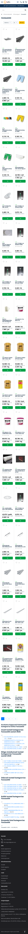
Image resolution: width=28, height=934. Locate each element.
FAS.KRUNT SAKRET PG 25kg (11, 817)
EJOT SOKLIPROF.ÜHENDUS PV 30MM (14, 790)
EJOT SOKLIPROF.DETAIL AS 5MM (12, 793)
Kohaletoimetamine (6, 851)
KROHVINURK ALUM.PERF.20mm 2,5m (14, 769)
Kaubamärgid (4, 876)
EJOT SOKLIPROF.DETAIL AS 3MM (12, 788)
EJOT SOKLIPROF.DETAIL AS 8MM (12, 748)
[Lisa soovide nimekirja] (3, 29)
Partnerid (3, 880)
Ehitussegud (16, 14)
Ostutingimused (5, 858)
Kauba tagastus (5, 867)
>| (15, 718)
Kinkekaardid (4, 878)
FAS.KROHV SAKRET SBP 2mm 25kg (13, 772)
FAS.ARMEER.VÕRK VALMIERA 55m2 (13, 807)
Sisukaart (3, 869)
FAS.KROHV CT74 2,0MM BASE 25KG (13, 803)
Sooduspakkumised (6, 883)
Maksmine (3, 856)
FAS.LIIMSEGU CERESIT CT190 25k (13, 766)
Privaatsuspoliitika (5, 853)
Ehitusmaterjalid (8, 14)
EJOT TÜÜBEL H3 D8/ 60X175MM (13, 761)
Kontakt (3, 864)
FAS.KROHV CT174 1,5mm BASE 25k (13, 813)
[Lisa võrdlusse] (6, 29)
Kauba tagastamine (6, 848)
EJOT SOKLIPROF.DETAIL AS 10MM (13, 747)
